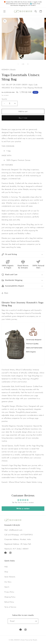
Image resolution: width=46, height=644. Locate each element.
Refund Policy (9, 602)
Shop (6, 572)
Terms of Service (10, 607)
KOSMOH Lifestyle (19, 640)
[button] (4, 11)
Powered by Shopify (31, 640)
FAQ (6, 567)
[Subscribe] (35, 621)
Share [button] (6, 293)
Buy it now (23, 118)
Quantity (4, 99)
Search (6, 587)
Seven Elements (9, 577)
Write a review (22, 508)
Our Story (7, 582)
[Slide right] (27, 64)
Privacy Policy (9, 592)
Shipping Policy (9, 597)
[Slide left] (18, 64)
